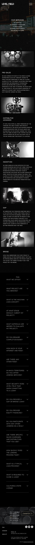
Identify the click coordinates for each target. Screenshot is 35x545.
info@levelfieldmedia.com (18, 533)
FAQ (3, 527)
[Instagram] (32, 527)
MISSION (4, 530)
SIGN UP (4, 534)
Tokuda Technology (28, 541)
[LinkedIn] (26, 527)
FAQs (11, 516)
